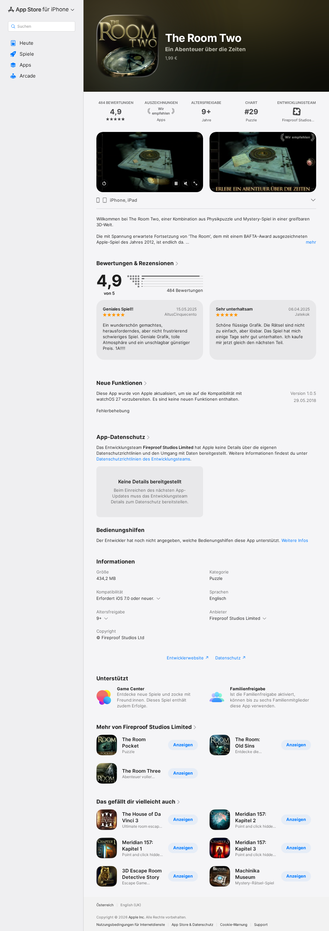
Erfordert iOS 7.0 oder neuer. (125, 598)
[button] (41, 43)
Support (261, 924)
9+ (99, 618)
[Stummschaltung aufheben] (186, 184)
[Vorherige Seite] (89, 111)
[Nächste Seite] (322, 111)
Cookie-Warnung (233, 924)
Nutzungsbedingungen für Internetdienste (130, 924)
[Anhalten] (176, 184)
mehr (311, 242)
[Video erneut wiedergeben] (104, 184)
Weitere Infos (294, 540)
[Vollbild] (195, 184)
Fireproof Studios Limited (234, 618)
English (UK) (130, 905)
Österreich (105, 905)
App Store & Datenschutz (192, 924)
